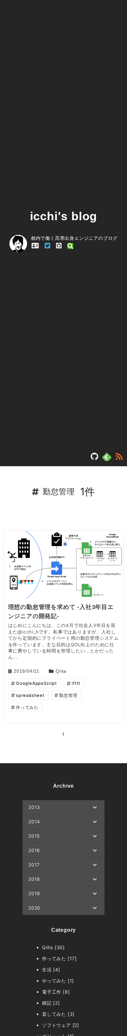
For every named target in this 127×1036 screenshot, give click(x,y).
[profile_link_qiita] (70, 245)
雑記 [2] (51, 1003)
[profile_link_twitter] (47, 245)
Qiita (61, 671)
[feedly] (106, 457)
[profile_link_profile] (35, 245)
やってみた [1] (58, 980)
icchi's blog (63, 216)
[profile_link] (20, 244)
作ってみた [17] (59, 958)
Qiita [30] (53, 947)
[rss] (119, 458)
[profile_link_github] (59, 245)
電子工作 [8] (56, 992)
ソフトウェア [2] (60, 1025)
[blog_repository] (94, 458)
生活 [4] (51, 969)
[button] (63, 807)
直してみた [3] (58, 1014)
